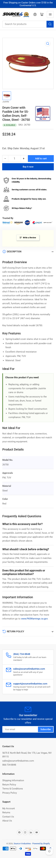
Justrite (5, 101)
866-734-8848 (9, 764)
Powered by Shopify (41, 843)
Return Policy (9, 784)
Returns (6, 812)
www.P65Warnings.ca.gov (34, 618)
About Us (7, 820)
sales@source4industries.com (18, 760)
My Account (8, 808)
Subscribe (45, 729)
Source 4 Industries (22, 843)
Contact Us (8, 816)
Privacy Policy (9, 792)
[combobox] (28, 24)
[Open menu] (50, 14)
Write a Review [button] (29, 237)
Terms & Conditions (12, 788)
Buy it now (28, 166)
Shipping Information (13, 780)
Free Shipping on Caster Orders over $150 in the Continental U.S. (28, 4)
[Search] (50, 24)
